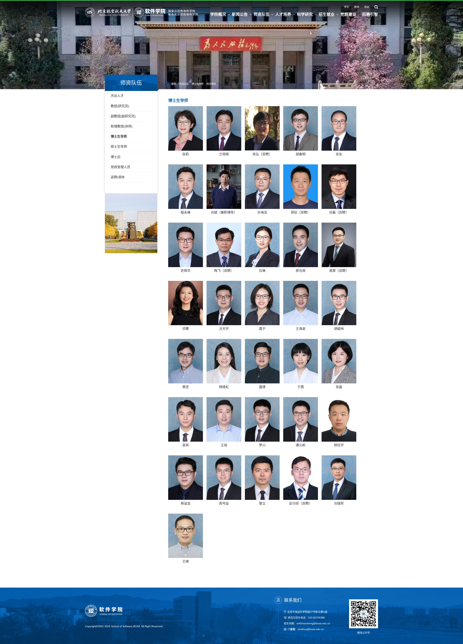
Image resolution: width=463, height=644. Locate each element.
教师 (356, 7)
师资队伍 (184, 83)
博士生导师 (119, 136)
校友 (366, 7)
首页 (173, 83)
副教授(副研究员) (123, 116)
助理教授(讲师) (121, 126)
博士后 (115, 157)
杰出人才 (117, 96)
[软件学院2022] (141, 10)
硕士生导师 (119, 146)
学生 (346, 7)
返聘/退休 (118, 177)
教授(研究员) (120, 106)
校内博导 (211, 83)
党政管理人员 (120, 167)
